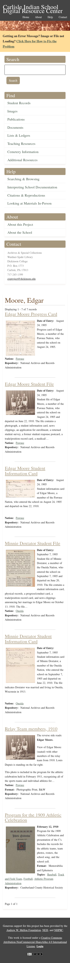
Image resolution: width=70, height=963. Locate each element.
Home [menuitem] (26, 17)
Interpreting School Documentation (32, 187)
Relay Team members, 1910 (31, 729)
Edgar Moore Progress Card (31, 314)
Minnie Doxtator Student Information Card (28, 638)
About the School (19, 232)
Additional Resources (22, 159)
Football (28, 879)
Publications (16, 119)
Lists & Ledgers (18, 135)
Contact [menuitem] (63, 17)
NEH (45, 930)
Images (12, 111)
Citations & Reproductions (26, 195)
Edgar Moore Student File (29, 384)
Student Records (19, 103)
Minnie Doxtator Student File (32, 543)
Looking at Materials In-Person (29, 203)
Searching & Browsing (23, 179)
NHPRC (58, 930)
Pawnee (20, 358)
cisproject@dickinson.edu (21, 279)
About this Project (20, 224)
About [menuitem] (38, 17)
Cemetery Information (22, 151)
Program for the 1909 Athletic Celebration (33, 817)
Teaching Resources (21, 143)
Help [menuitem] (50, 17)
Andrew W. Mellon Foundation (23, 930)
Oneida (20, 611)
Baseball (51, 874)
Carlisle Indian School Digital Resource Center (33, 7)
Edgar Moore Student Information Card (25, 470)
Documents (15, 127)
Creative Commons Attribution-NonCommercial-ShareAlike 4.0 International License (35, 942)
